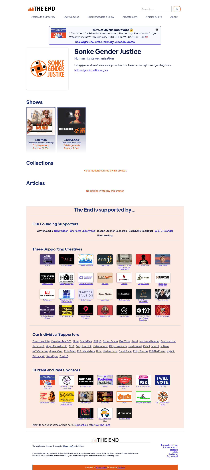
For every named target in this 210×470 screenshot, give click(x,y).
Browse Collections (169, 445)
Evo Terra (121, 467)
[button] (44, 17)
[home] (42, 9)
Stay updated (172, 456)
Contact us (173, 454)
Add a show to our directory (170, 448)
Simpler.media (101, 467)
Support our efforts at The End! (92, 424)
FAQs (175, 452)
